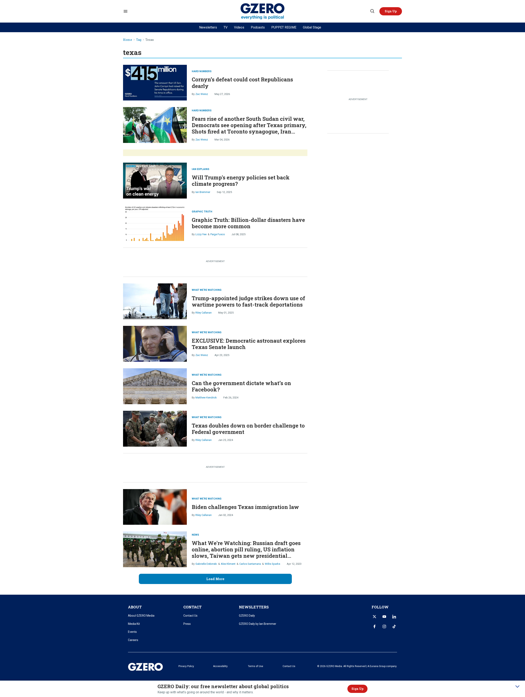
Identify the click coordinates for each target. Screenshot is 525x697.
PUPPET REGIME (283, 27)
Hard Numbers (201, 71)
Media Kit (134, 623)
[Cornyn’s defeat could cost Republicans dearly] (155, 82)
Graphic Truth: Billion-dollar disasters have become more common (248, 223)
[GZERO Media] (263, 11)
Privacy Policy (186, 666)
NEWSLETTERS (254, 607)
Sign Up (357, 689)
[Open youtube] (384, 616)
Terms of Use (255, 666)
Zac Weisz (201, 94)
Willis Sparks (272, 563)
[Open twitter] (374, 616)
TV (225, 27)
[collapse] (517, 686)
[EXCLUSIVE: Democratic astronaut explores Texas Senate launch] (155, 343)
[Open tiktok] (394, 626)
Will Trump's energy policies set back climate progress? (241, 180)
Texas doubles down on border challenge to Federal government (248, 428)
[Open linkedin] (394, 616)
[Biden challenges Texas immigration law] (155, 506)
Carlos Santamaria (250, 563)
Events (132, 631)
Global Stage (312, 27)
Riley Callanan (203, 312)
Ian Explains (200, 169)
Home (127, 40)
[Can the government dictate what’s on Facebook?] (155, 386)
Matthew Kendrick (206, 397)
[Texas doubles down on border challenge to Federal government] (155, 428)
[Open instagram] (384, 626)
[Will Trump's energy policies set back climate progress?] (155, 180)
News (195, 534)
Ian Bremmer (202, 192)
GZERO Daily (247, 615)
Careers (133, 640)
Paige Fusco (217, 234)
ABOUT (135, 607)
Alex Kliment (228, 563)
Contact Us (190, 615)
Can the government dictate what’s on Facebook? (241, 386)
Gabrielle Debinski (206, 563)
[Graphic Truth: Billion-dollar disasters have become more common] (155, 222)
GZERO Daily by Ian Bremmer (257, 623)
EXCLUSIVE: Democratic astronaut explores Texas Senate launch (249, 343)
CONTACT (192, 607)
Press (187, 623)
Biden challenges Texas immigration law (245, 506)
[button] (390, 11)
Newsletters (208, 27)
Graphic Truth (202, 211)
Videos (239, 27)
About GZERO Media (141, 615)
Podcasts (258, 27)
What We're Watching (206, 290)
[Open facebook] (374, 626)
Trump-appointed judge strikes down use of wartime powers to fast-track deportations (248, 301)
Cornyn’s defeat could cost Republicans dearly (242, 82)
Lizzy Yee (201, 234)
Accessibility (220, 666)
